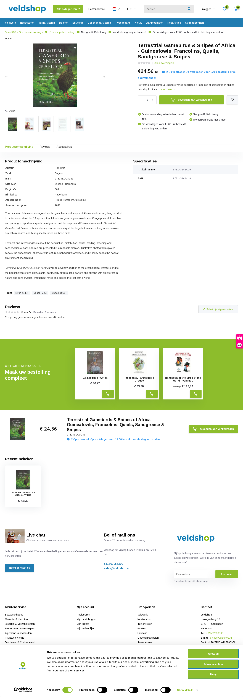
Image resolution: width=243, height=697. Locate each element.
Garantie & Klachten (16, 619)
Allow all (213, 653)
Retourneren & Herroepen (20, 628)
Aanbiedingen (154, 22)
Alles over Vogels (164, 63)
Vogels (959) (59, 293)
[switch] (102, 690)
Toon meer (166, 89)
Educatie (77, 22)
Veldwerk (10, 22)
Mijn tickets (83, 623)
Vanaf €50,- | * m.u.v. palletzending (39, 32)
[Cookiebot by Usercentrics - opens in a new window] (23, 690)
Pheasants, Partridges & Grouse (139, 379)
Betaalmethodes (14, 614)
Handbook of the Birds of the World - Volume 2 (183, 379)
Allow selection (213, 664)
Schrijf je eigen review (219, 309)
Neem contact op (19, 567)
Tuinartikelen (46, 22)
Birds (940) (21, 293)
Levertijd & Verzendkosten (20, 623)
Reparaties (174, 22)
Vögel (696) (40, 293)
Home (8, 38)
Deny (213, 674)
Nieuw (138, 22)
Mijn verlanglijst (85, 628)
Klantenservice (96, 9)
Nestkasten (27, 22)
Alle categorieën (67, 9)
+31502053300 (113, 563)
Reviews (44, 146)
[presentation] (6, 76)
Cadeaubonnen (194, 22)
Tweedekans (123, 22)
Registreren (83, 614)
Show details (185, 689)
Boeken (63, 22)
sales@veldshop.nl (116, 568)
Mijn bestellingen (86, 619)
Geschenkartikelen (99, 22)
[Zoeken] (189, 9)
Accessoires (64, 146)
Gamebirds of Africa (95, 377)
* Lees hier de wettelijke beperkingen (191, 581)
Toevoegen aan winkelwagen (194, 99)
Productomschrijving (19, 146)
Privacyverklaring (14, 637)
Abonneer (227, 574)
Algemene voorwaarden (18, 633)
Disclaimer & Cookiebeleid (20, 642)
